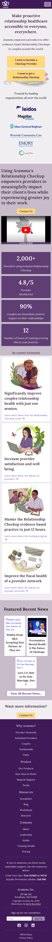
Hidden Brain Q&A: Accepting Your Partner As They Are (15, 642)
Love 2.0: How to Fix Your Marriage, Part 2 (26, 678)
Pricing (26, 851)
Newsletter (26, 798)
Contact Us (26, 211)
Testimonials (26, 749)
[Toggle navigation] (47, 4)
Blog (26, 804)
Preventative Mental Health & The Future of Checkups (37, 646)
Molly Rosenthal (33, 904)
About (26, 829)
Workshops (26, 810)
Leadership (26, 834)
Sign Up (38, 918)
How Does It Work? (26, 774)
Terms (26, 785)
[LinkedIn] (33, 926)
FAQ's (26, 754)
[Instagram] (26, 926)
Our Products (26, 768)
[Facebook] (19, 926)
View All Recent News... (26, 693)
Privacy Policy (26, 938)
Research (26, 815)
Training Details (26, 845)
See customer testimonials (26, 352)
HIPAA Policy (26, 934)
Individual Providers (26, 738)
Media (26, 840)
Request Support (26, 779)
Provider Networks (26, 732)
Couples (26, 743)
